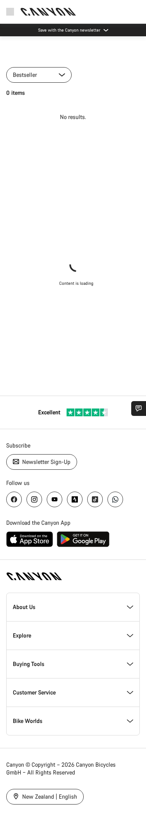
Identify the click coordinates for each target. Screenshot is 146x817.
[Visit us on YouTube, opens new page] (54, 499)
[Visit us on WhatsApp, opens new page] (115, 499)
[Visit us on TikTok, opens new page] (95, 499)
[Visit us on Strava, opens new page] (75, 499)
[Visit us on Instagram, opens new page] (34, 499)
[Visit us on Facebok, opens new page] (14, 499)
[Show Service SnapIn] (138, 408)
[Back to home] (48, 11)
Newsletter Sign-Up (45, 461)
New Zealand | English (49, 796)
